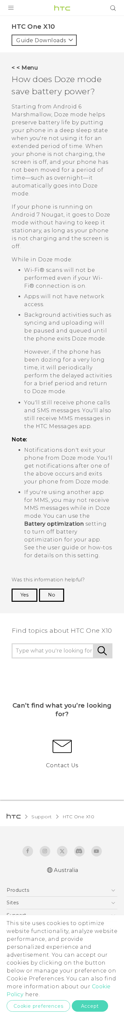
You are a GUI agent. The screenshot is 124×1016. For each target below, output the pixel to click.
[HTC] (62, 8)
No (51, 595)
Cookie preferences (38, 1006)
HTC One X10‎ (78, 817)
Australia (66, 870)
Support (41, 817)
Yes (24, 595)
